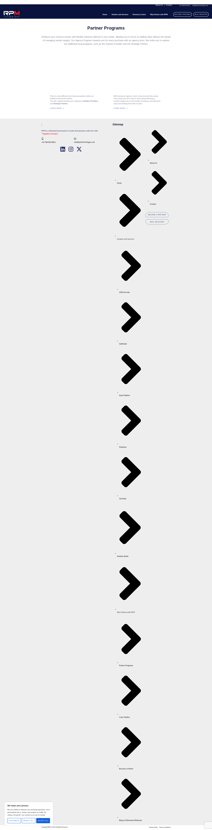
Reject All (28, 820)
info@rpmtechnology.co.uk (84, 142)
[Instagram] (71, 149)
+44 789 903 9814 (48, 142)
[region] (28, 814)
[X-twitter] (79, 149)
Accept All (43, 820)
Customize (14, 820)
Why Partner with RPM (159, 14)
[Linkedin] (62, 149)
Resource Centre (139, 14)
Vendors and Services (120, 14)
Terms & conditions (165, 827)
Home (105, 14)
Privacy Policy (153, 827)
